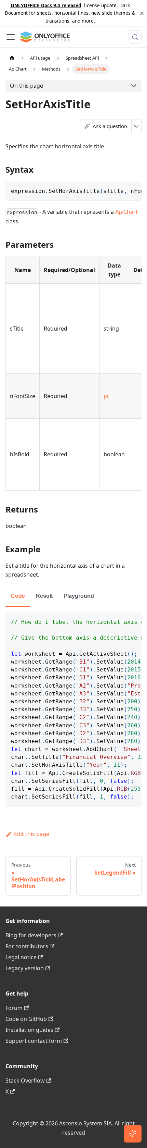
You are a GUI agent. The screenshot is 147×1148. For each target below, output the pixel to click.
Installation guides (29, 1030)
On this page (26, 85)
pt (106, 396)
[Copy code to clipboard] (133, 190)
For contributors (26, 946)
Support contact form (33, 1041)
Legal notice (21, 957)
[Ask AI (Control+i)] (133, 1134)
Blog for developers (30, 935)
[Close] (142, 13)
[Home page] (11, 58)
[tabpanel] (73, 709)
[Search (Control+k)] (135, 37)
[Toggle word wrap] (120, 190)
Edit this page (31, 834)
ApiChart (126, 211)
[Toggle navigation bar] (10, 37)
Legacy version (24, 968)
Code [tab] (18, 596)
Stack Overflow (25, 1080)
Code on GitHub (26, 1019)
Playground (79, 596)
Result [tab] (44, 596)
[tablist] (73, 596)
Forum (14, 1008)
